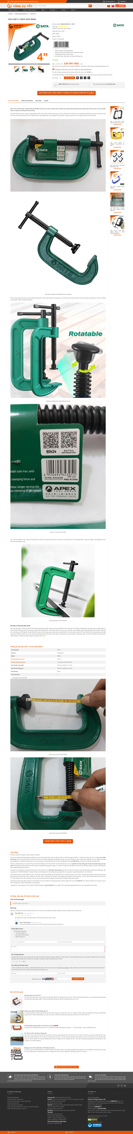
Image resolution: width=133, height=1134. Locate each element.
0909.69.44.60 (62, 1119)
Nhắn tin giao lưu (20, 936)
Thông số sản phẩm (27, 100)
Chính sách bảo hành (13, 1103)
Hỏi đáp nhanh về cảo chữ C (20, 903)
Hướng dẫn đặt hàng (13, 1097)
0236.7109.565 (71, 1110)
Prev (11, 70)
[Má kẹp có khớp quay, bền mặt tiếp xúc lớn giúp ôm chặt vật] (41, 72)
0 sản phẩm (121, 5)
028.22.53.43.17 (58, 1108)
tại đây (43, 635)
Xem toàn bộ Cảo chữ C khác (67, 1067)
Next (47, 70)
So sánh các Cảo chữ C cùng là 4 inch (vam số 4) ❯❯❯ (66, 93)
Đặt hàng (70, 78)
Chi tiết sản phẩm (13, 100)
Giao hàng (38, 100)
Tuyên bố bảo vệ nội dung (95, 1122)
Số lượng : (55, 78)
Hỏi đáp (46, 100)
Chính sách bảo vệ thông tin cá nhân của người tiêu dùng (23, 1106)
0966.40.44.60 (59, 1116)
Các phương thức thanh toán (15, 1099)
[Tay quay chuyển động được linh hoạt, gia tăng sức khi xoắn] (33, 72)
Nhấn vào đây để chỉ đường (63, 1097)
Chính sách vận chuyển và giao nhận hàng (19, 1101)
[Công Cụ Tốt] (19, 7)
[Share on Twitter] (89, 78)
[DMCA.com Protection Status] (92, 1120)
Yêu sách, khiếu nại (20, 933)
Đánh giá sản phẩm (20, 931)
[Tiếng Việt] (108, 6)
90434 (59, 656)
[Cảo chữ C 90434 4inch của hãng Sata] (17, 72)
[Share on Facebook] (85, 78)
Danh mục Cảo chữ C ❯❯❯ (58, 841)
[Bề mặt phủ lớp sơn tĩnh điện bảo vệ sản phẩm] (25, 72)
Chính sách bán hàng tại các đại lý (16, 1108)
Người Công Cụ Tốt (93, 1117)
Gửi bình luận (78, 978)
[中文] (113, 6)
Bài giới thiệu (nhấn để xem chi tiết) (97, 1116)
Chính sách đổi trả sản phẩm (15, 1105)
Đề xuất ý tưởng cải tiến (22, 935)
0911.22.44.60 (62, 1117)
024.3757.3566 (58, 1103)
